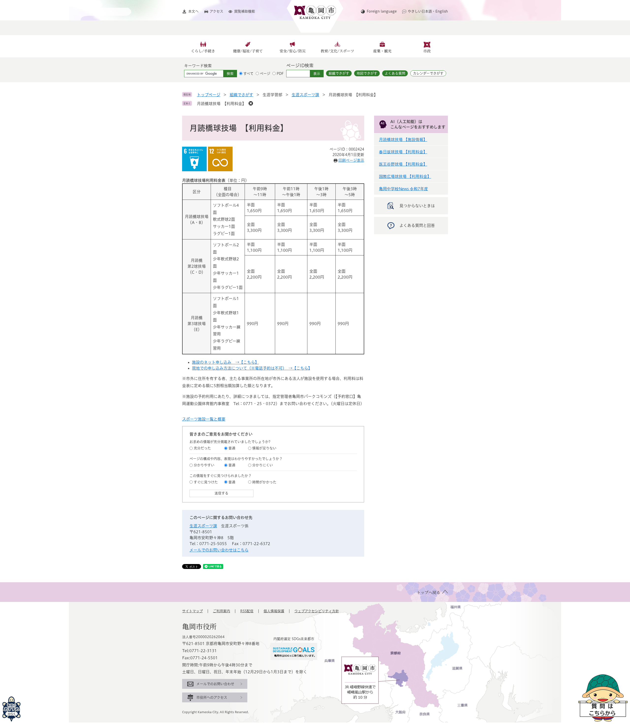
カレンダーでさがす (428, 73)
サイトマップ (192, 611)
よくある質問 (395, 73)
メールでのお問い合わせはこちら (219, 550)
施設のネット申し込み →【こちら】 (225, 362)
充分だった (202, 448)
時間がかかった (264, 482)
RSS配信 (246, 611)
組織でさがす (339, 73)
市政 (427, 51)
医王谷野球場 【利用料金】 (403, 164)
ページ (265, 73)
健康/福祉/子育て (248, 51)
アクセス (216, 11)
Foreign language (382, 11)
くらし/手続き (203, 51)
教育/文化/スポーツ (337, 51)
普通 (231, 448)
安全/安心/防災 (293, 51)
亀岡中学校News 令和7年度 (403, 189)
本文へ (193, 11)
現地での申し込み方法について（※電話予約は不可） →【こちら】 (251, 368)
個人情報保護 (274, 611)
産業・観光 (382, 51)
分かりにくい (262, 465)
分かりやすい (204, 465)
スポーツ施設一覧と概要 (203, 419)
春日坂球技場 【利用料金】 (403, 152)
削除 (251, 103)
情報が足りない (264, 448)
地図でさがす (367, 73)
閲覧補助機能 (244, 11)
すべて (248, 73)
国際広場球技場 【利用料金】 (405, 176)
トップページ (208, 95)
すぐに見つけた (206, 482)
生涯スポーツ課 (305, 95)
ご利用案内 (221, 611)
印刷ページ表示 (351, 160)
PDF (280, 73)
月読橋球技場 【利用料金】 (221, 104)
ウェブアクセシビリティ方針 (316, 611)
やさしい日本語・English (428, 11)
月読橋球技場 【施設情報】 (403, 140)
